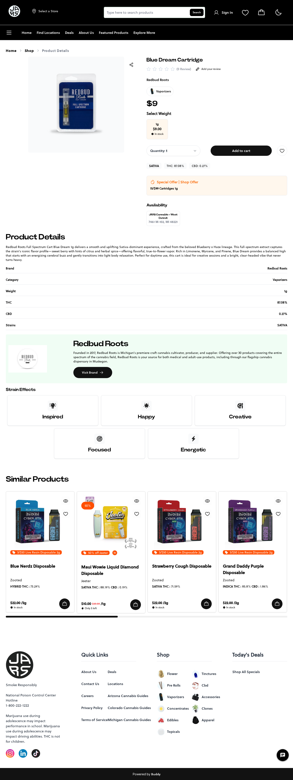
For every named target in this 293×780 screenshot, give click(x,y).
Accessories (211, 696)
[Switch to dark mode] (278, 12)
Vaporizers (175, 696)
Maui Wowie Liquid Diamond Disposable (110, 570)
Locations (115, 683)
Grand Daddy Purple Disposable (243, 569)
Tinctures (209, 673)
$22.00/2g (18, 603)
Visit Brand (90, 372)
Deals (112, 671)
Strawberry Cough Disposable (181, 566)
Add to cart (241, 150)
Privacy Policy (92, 707)
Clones (207, 708)
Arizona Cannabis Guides (128, 695)
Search (197, 12)
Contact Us (90, 683)
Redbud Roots (157, 79)
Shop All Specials (246, 671)
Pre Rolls (173, 685)
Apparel (208, 720)
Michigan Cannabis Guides (129, 719)
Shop (29, 50)
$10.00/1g (93, 603)
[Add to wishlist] (282, 151)
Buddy (155, 774)
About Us (88, 671)
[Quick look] (66, 501)
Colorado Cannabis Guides (129, 707)
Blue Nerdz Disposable (32, 566)
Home (11, 50)
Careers (87, 695)
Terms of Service (94, 719)
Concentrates (178, 708)
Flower (172, 673)
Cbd (205, 685)
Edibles (172, 720)
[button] (64, 603)
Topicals (173, 731)
